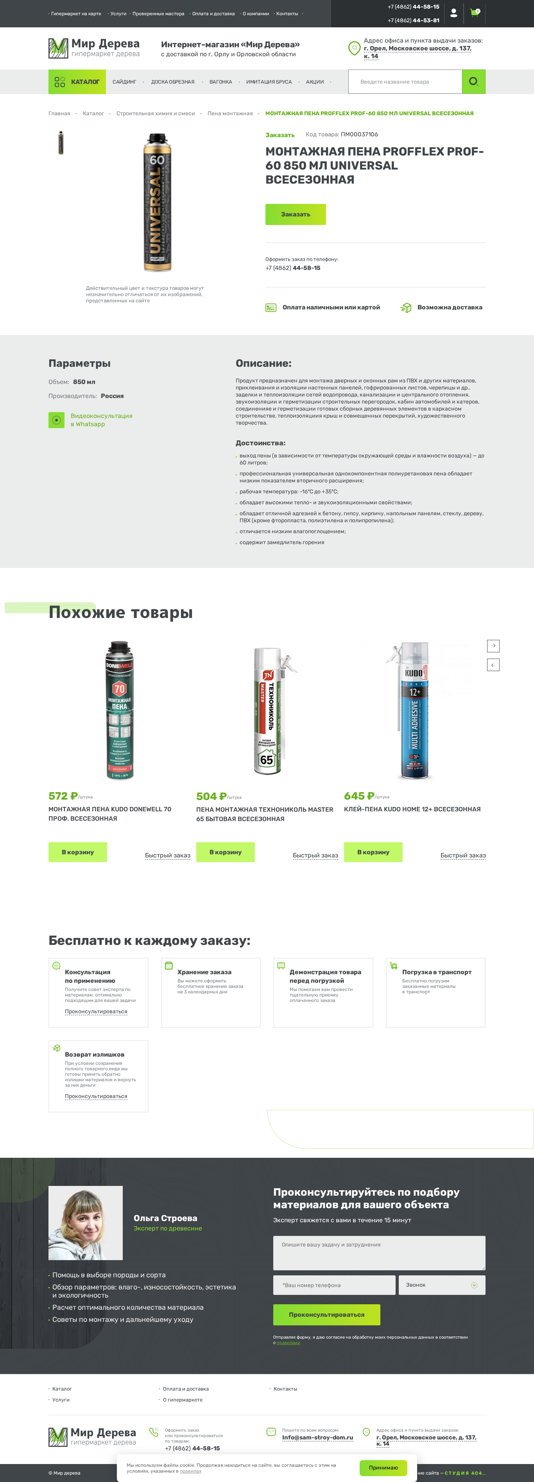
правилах (190, 1471)
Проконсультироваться (96, 1011)
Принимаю (383, 1467)
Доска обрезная (173, 82)
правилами (288, 1342)
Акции (315, 82)
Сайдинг (124, 82)
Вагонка (221, 82)
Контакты (287, 13)
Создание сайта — (424, 1473)
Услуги (118, 13)
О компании (256, 13)
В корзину (78, 852)
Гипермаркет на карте (76, 13)
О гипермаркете (182, 1400)
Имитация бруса (269, 82)
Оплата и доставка (213, 13)
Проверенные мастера (159, 13)
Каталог (85, 82)
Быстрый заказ (167, 855)
